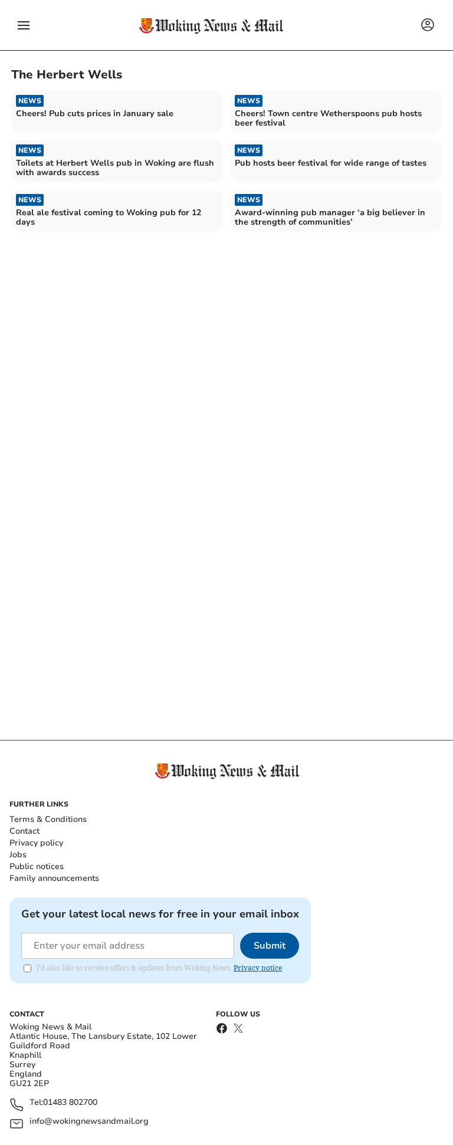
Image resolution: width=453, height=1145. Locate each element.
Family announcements (54, 878)
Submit (269, 945)
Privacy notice (258, 967)
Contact (24, 831)
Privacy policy (36, 842)
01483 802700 (70, 1103)
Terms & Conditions (48, 819)
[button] (23, 25)
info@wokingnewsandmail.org (89, 1122)
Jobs (18, 854)
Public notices (36, 866)
